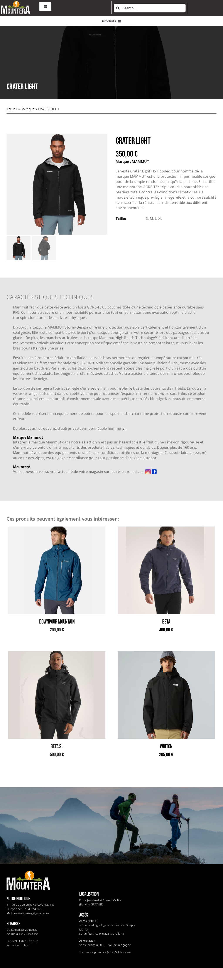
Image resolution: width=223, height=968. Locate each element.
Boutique (27, 109)
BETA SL (57, 746)
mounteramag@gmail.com (31, 913)
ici (123, 428)
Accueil (12, 109)
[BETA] (166, 529)
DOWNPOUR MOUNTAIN (56, 622)
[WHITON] (166, 653)
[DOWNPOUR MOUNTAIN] (56, 529)
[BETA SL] (56, 653)
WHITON (166, 746)
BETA (166, 622)
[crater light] (57, 184)
